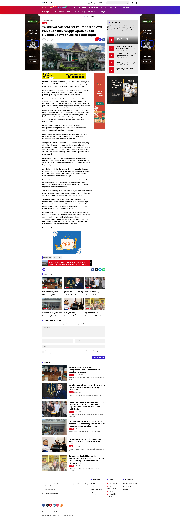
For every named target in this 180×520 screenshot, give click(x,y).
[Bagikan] (103, 39)
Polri (92, 486)
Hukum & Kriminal (96, 489)
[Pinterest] (50, 505)
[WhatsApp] (103, 269)
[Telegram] (100, 269)
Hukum (44, 23)
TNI (92, 492)
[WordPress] (54, 505)
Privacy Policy (127, 486)
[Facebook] (92, 269)
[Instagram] (57, 505)
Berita (66, 308)
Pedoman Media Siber (130, 483)
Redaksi (125, 489)
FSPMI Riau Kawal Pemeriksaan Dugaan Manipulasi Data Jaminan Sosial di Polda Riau (72, 314)
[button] (127, 2)
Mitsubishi (112, 494)
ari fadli (49, 39)
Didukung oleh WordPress (51, 515)
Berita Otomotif (114, 483)
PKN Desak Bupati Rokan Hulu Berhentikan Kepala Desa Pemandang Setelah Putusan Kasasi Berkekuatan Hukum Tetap (52, 314)
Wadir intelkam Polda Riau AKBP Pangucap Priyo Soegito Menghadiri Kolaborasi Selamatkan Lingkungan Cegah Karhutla (126, 62)
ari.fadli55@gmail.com (52, 493)
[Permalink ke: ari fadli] (44, 39)
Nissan (111, 491)
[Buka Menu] (136, 3)
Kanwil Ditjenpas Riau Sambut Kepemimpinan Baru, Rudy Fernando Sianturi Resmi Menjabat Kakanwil (126, 55)
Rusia (110, 497)
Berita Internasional (111, 487)
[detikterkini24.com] (49, 3)
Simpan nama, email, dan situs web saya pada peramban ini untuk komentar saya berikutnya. (72, 352)
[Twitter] (96, 269)
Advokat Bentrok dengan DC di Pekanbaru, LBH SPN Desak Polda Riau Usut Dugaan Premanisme (73, 293)
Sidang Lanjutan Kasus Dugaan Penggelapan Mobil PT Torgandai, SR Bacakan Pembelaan (51, 293)
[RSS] (61, 505)
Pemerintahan (95, 495)
